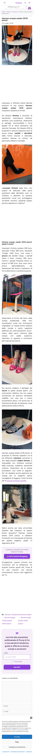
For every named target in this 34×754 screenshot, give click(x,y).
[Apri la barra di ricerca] (25, 3)
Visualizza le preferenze (17, 747)
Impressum (29, 751)
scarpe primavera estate (16, 481)
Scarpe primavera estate (21, 615)
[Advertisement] (17, 82)
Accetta (17, 737)
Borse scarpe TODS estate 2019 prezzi (8, 621)
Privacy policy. (18, 661)
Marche (9, 11)
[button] (31, 718)
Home (3, 11)
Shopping (18, 3)
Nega (17, 742)
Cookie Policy (6, 751)
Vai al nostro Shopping (18, 556)
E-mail (6, 653)
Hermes (15, 11)
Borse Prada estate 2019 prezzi (24, 621)
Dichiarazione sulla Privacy (18, 751)
